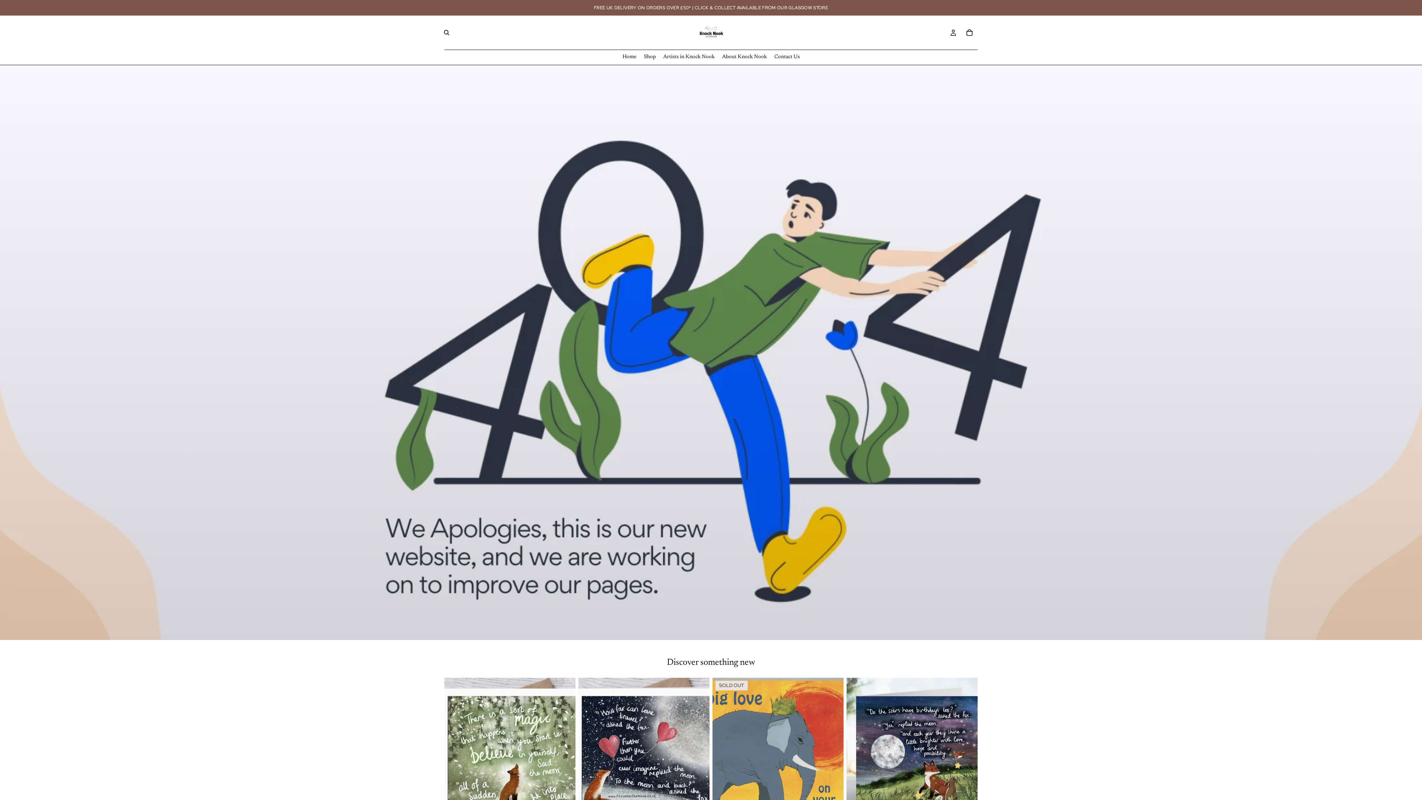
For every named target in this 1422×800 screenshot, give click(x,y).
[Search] (446, 32)
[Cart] (969, 32)
